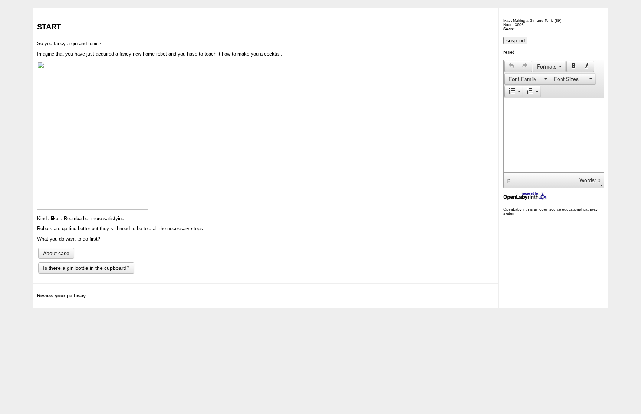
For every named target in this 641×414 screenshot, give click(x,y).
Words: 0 (590, 180)
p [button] (508, 180)
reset (508, 52)
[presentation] (511, 66)
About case (56, 253)
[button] (511, 66)
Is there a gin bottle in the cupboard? (86, 268)
